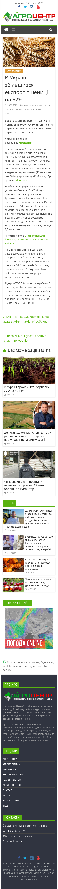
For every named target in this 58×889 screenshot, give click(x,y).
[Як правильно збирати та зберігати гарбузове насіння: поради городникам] (13, 559)
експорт (39, 105)
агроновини (28, 105)
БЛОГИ (10, 503)
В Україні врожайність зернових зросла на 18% (26, 388)
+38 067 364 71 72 (15, 830)
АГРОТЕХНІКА (10, 759)
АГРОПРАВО (9, 769)
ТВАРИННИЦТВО (12, 779)
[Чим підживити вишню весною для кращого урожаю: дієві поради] (13, 579)
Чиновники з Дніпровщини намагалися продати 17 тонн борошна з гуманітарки (24, 485)
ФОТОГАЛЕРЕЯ (11, 800)
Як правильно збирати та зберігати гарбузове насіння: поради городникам (38, 564)
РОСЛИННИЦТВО (12, 784)
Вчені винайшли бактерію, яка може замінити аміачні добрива (26, 239)
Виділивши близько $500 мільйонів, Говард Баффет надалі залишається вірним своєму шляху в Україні (39, 543)
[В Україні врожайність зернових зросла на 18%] (29, 357)
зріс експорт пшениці (25, 109)
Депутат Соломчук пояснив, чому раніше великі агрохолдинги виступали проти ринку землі (27, 436)
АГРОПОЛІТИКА (14, 71)
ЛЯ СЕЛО (7, 790)
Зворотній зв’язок (12, 841)
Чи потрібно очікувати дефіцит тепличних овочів (24, 338)
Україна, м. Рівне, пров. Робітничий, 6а (27, 825)
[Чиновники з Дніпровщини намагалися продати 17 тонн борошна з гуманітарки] (29, 452)
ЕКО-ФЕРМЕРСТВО (13, 774)
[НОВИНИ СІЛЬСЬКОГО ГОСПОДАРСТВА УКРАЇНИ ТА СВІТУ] (29, 13)
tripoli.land (21, 180)
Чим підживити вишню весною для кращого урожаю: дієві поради (38, 582)
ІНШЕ (5, 805)
